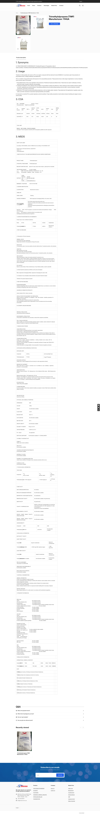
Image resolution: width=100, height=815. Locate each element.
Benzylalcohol (70, 790)
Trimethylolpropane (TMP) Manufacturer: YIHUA (23, 753)
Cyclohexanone (71, 792)
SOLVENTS (35, 790)
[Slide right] (83, 727)
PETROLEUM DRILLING (37, 796)
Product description (21, 57)
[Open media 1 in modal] (23, 25)
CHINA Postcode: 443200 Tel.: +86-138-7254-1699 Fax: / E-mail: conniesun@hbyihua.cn (28, 178)
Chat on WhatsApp (54, 23)
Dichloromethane (71, 794)
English (80, 1)
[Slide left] (81, 727)
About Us (52, 788)
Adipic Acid (70, 788)
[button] (79, 5)
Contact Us (53, 790)
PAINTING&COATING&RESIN (38, 788)
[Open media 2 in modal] (39, 22)
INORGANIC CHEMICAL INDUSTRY (40, 794)
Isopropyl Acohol (71, 798)
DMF (69, 796)
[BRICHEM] (21, 786)
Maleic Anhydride (71, 801)
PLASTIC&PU (35, 792)
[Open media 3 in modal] (23, 43)
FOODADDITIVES (36, 798)
